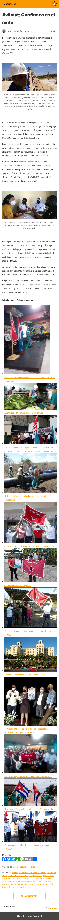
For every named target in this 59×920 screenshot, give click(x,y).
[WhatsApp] (17, 860)
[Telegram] (13, 860)
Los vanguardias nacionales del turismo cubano (24, 674)
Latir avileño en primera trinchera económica (23, 412)
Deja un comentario (29, 896)
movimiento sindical (11, 881)
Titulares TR (32, 867)
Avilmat (15, 872)
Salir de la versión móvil (29, 916)
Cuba (15, 867)
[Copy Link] (31, 860)
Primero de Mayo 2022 (31, 881)
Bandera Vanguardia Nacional (32, 872)
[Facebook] (4, 860)
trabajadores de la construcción (16, 887)
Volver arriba (51, 908)
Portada (22, 867)
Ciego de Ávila (35, 875)
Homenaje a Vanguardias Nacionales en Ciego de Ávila (28, 809)
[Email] (26, 860)
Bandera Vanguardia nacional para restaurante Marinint (28, 776)
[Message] (22, 860)
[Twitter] (9, 860)
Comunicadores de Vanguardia (17, 585)
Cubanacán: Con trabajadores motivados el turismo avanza (29, 546)
